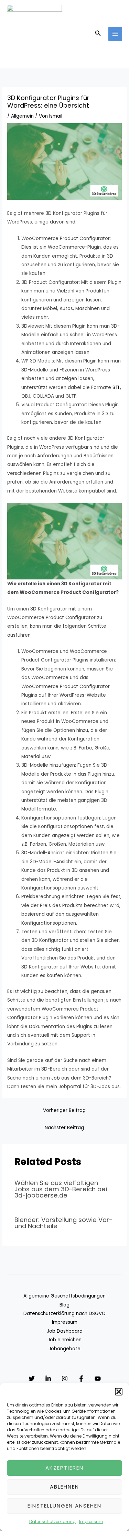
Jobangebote (64, 1348)
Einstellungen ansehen (64, 1505)
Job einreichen (64, 1339)
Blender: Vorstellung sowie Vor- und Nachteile (63, 1222)
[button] (118, 1391)
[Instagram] (65, 1378)
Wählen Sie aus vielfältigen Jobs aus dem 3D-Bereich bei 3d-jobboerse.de (60, 1189)
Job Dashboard (65, 1331)
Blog (64, 1305)
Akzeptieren (64, 1467)
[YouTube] (98, 1378)
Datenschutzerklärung (52, 1521)
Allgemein (22, 116)
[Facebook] (81, 1378)
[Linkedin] (48, 1378)
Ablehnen (64, 1486)
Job (55, 1078)
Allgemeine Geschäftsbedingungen (64, 1296)
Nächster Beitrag (64, 1127)
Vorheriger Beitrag (64, 1110)
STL (116, 387)
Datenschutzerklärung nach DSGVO (64, 1313)
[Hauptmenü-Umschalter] (115, 34)
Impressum (91, 1521)
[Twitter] (32, 1378)
